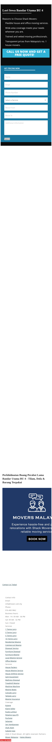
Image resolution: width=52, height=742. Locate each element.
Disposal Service (12, 648)
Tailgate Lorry (10, 696)
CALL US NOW (5, 740)
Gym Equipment (11, 677)
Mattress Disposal (12, 680)
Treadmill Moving (12, 683)
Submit (7, 139)
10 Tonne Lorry (11, 639)
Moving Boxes (10, 689)
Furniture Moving (12, 655)
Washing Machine (12, 686)
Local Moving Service (13, 658)
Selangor (8, 721)
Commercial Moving (13, 645)
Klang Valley (10, 708)
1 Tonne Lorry (10, 629)
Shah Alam (9, 727)
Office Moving (10, 661)
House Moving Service (14, 670)
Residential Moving (13, 642)
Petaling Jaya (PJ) (12, 715)
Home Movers (25, 737)
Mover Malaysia (11, 737)
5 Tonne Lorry (10, 635)
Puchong (8, 718)
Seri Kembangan (12, 724)
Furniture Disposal (12, 651)
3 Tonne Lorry (10, 632)
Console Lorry (10, 693)
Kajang (8, 705)
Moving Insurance (12, 699)
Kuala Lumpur (11, 712)
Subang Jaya (10, 731)
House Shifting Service (14, 674)
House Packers (11, 667)
